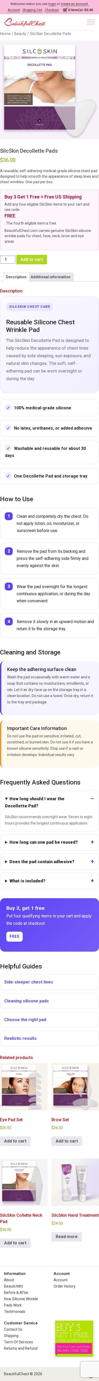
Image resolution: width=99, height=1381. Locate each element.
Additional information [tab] (50, 277)
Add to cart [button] (15, 1141)
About (9, 1280)
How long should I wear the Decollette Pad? (34, 802)
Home (5, 33)
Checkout (52, 10)
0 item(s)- (80, 10)
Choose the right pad (25, 1019)
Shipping (11, 1336)
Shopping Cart (32, 10)
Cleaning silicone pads (26, 1001)
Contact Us (13, 1329)
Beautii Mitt (13, 1286)
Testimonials (14, 1311)
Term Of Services (18, 1342)
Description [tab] (16, 277)
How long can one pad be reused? (44, 842)
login (52, 4)
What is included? (27, 880)
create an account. (75, 4)
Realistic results (20, 1038)
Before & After (16, 1292)
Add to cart (32, 259)
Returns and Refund (20, 1348)
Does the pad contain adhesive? (42, 861)
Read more (67, 1236)
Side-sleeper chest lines (28, 982)
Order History (65, 1286)
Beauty (20, 33)
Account (14, 10)
